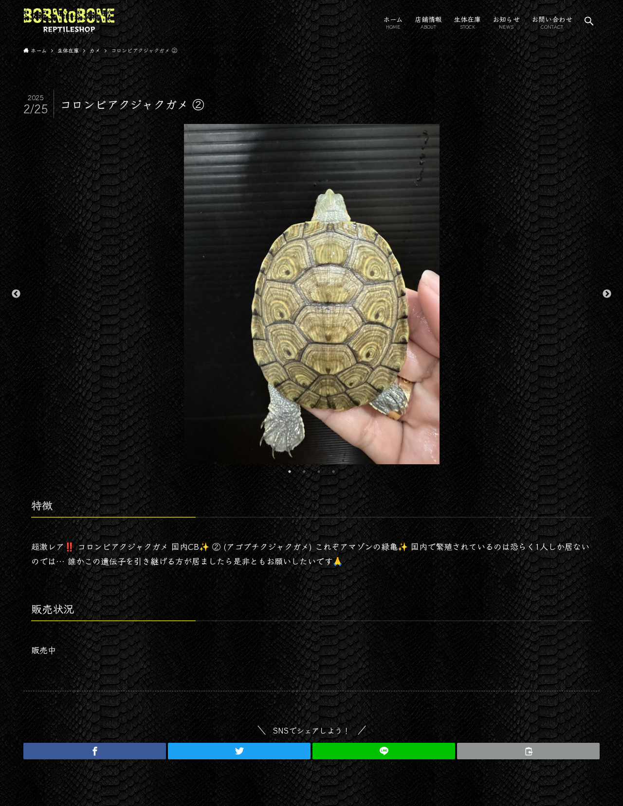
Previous (16, 294)
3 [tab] (319, 471)
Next (607, 294)
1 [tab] (289, 471)
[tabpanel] (311, 294)
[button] (589, 21)
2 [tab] (304, 471)
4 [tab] (333, 471)
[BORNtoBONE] (69, 21)
